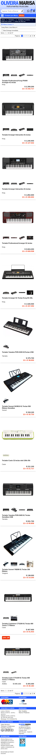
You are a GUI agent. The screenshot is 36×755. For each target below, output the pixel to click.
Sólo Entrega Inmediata (10, 30)
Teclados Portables (24, 20)
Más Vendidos (23, 711)
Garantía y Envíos (6, 728)
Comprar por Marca (11, 15)
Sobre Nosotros (5, 724)
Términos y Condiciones (8, 726)
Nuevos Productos (24, 712)
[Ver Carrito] (34, 11)
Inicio (3, 20)
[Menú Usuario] (31, 11)
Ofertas (21, 15)
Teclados (11, 20)
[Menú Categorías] (2, 15)
